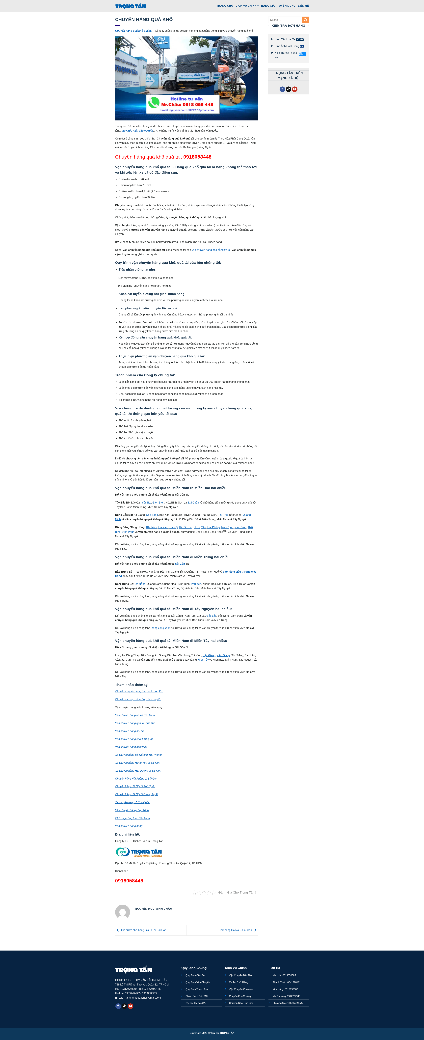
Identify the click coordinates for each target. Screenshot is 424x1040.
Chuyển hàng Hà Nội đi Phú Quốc (135, 786)
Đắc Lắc (211, 615)
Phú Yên (196, 583)
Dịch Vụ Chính (246, 5)
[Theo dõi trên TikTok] (288, 89)
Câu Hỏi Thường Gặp (196, 1003)
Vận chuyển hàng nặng (128, 825)
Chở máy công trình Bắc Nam (132, 818)
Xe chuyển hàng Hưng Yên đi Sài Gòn (137, 762)
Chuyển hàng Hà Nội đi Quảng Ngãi (136, 794)
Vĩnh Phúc (128, 531)
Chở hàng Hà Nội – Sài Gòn (236, 930)
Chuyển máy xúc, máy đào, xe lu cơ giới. (139, 691)
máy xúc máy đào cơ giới (137, 130)
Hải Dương (185, 527)
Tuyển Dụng (286, 5)
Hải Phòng (213, 527)
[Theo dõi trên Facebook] (282, 89)
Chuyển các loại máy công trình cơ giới (138, 699)
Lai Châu (193, 502)
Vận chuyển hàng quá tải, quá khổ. (135, 723)
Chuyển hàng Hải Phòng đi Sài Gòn (136, 778)
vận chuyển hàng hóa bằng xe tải (211, 249)
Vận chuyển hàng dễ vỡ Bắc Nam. (135, 715)
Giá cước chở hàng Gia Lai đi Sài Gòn (143, 930)
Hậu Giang (209, 655)
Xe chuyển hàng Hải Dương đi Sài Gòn (138, 770)
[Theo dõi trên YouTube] (294, 89)
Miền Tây (203, 659)
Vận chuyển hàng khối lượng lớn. (134, 738)
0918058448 (197, 157)
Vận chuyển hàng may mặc (131, 746)
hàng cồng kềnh (161, 627)
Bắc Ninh (151, 527)
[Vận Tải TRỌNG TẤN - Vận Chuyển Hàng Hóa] (130, 5)
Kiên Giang (223, 655)
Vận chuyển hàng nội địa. (130, 731)
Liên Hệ (303, 5)
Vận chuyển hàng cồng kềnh (132, 810)
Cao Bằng (152, 514)
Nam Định (227, 527)
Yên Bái (146, 502)
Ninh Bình (240, 527)
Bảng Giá (268, 5)
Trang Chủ (224, 5)
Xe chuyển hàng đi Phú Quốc (132, 802)
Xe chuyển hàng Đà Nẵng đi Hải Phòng (138, 754)
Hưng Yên (200, 527)
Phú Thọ (223, 514)
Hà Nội (173, 527)
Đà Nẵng (140, 583)
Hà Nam (163, 527)
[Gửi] (305, 20)
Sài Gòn (180, 563)
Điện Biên (158, 502)
